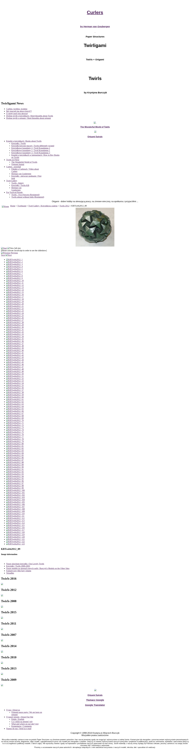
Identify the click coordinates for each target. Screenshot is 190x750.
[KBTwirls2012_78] (15, 439)
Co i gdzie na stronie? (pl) (21, 721)
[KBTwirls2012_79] (15, 441)
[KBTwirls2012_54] (15, 383)
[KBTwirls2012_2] (14, 262)
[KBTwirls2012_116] (15, 528)
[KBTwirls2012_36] (15, 341)
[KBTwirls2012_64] (15, 406)
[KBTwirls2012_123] (15, 544)
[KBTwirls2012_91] (15, 469)
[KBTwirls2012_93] (15, 474)
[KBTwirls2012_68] (15, 416)
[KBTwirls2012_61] (15, 399)
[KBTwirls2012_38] (15, 346)
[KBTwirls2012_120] (15, 537)
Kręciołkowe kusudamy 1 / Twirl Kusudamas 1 (30, 150)
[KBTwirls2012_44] (15, 360)
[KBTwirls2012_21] (15, 306)
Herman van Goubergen (21, 174)
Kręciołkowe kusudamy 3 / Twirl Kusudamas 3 (30, 153)
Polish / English (17, 719)
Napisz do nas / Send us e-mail (18, 728)
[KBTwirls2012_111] (15, 516)
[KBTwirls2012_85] (15, 455)
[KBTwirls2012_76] (15, 434)
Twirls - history (17, 183)
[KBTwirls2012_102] (15, 495)
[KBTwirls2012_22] (15, 308)
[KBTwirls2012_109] (15, 511)
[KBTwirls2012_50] (15, 374)
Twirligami (21, 206)
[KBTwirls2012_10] (15, 280)
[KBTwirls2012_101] (15, 493)
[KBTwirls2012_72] (15, 425)
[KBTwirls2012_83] (15, 451)
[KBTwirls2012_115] (15, 525)
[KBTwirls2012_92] (15, 472)
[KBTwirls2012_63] (15, 404)
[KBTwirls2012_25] (15, 315)
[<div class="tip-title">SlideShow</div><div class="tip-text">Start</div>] (4, 248)
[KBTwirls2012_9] (14, 278)
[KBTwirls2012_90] (15, 467)
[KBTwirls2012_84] (15, 453)
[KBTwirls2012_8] (14, 276)
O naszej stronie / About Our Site (19, 717)
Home (12, 206)
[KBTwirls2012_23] (15, 311)
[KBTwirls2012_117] (15, 530)
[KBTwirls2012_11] (15, 283)
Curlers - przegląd (13, 167)
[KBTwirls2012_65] (15, 409)
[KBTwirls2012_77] (15, 437)
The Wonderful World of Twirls (24, 162)
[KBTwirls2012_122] (15, 541)
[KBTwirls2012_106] (15, 504)
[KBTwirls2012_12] (15, 285)
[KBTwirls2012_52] (15, 378)
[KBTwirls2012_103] (15, 497)
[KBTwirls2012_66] (15, 411)
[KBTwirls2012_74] (15, 430)
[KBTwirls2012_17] (15, 297)
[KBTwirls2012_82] (15, 448)
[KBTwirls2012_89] (15, 465)
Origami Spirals (17, 164)
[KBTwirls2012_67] (15, 413)
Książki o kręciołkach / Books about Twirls (23, 141)
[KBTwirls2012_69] (15, 418)
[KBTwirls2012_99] (15, 488)
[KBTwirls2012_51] (15, 376)
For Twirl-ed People (14, 192)
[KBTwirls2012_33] (15, 334)
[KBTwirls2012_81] (15, 446)
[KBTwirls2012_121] (15, 539)
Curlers (95, 12)
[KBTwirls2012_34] (15, 336)
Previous (14, 253)
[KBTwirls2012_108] (15, 509)
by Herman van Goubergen (95, 26)
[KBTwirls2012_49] (15, 371)
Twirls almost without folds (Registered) (27, 197)
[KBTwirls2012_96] (15, 481)
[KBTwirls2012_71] (15, 423)
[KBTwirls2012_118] (15, 532)
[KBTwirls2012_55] (15, 385)
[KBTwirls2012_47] (15, 367)
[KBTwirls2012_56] (15, 388)
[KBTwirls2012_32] (15, 332)
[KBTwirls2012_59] (15, 395)
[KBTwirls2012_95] (15, 479)
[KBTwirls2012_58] (15, 392)
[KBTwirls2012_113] (15, 521)
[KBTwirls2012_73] (15, 427)
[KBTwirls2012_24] (15, 313)
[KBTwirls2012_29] (15, 325)
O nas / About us (13, 710)
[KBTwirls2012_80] (15, 444)
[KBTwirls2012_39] (15, 348)
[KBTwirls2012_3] (14, 264)
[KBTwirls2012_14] (15, 290)
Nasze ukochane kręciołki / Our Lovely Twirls (25, 564)
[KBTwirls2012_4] (14, 266)
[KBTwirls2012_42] (15, 355)
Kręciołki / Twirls (18, 143)
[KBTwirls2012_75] (15, 432)
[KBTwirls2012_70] (15, 420)
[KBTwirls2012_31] (15, 329)
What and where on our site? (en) (25, 724)
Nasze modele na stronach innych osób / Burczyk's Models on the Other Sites (37, 568)
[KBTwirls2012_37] (15, 343)
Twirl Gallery (11, 181)
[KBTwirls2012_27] (15, 320)
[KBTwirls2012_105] (15, 502)
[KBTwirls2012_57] (15, 390)
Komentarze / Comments (21, 726)
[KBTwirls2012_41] (15, 353)
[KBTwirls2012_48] (15, 369)
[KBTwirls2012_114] (15, 523)
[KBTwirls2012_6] (14, 271)
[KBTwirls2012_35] (15, 339)
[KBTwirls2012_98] (15, 486)
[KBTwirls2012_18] (15, 299)
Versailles (10, 573)
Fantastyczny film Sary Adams (18, 571)
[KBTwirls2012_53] (15, 381)
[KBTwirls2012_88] (15, 462)
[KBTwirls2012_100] (15, 490)
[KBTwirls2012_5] (14, 269)
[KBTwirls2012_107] (15, 507)
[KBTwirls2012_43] (15, 357)
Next (3, 255)
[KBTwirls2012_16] (15, 294)
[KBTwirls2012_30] (15, 327)
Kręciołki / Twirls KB (20, 185)
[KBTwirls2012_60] (15, 397)
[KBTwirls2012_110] (15, 514)
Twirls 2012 (64, 206)
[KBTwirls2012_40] (15, 350)
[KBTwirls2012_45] (15, 362)
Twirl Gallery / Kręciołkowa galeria (42, 206)
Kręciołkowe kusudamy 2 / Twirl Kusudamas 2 (30, 148)
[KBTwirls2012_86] (15, 458)
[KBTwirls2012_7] (14, 273)
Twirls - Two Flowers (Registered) (25, 195)
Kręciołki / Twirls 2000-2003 (18, 566)
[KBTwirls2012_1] (14, 259)
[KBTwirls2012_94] (15, 476)
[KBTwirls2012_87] (15, 460)
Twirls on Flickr (12, 160)
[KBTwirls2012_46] (15, 364)
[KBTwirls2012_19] (15, 301)
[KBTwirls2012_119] (15, 534)
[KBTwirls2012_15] (15, 292)
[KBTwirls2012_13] (15, 287)
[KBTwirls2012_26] (15, 318)
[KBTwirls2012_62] (15, 402)
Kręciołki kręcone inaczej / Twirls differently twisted (32, 146)
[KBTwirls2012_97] (15, 483)
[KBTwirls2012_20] (15, 304)
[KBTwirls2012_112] (15, 518)
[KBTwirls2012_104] (15, 500)
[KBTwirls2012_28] (15, 322)
